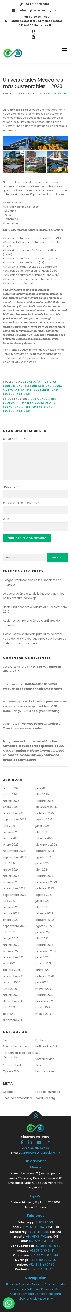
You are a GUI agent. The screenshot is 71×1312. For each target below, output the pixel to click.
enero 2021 (43, 970)
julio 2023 (9, 901)
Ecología (33, 381)
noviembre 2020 (14, 976)
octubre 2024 (45, 851)
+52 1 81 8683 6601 (36, 4)
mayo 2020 (43, 989)
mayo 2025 (10, 832)
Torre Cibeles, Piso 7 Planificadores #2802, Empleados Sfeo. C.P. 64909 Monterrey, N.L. (36, 21)
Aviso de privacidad (35, 1148)
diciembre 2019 (13, 1001)
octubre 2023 (45, 888)
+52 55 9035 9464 (35, 1227)
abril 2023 (42, 907)
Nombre (10, 487)
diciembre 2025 (46, 807)
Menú (64, 50)
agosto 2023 (44, 895)
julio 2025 (9, 826)
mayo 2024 (11, 870)
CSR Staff (59, 93)
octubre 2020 (45, 976)
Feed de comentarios (18, 1098)
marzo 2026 (11, 801)
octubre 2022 (45, 920)
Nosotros (12, 1284)
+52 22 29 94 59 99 (42, 1241)
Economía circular (15, 1046)
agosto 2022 (44, 926)
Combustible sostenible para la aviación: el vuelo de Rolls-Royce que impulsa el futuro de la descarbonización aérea (34, 638)
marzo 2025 (11, 838)
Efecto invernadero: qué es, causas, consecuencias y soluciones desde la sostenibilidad (33, 755)
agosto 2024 (44, 857)
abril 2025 (42, 832)
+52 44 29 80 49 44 (44, 1255)
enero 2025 (10, 844)
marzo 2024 (11, 876)
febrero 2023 (44, 913)
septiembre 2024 (15, 857)
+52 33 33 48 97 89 (42, 1264)
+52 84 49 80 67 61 (43, 1269)
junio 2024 (43, 863)
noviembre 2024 (14, 851)
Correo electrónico (21, 503)
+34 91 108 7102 (36, 1237)
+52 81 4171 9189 (39, 1232)
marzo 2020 (11, 995)
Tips (38, 1065)
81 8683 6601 (44, 1222)
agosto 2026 (11, 788)
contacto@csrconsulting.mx (36, 10)
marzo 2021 (43, 963)
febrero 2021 (11, 970)
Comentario (14, 439)
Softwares (33, 1289)
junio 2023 (42, 901)
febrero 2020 (44, 995)
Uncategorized (46, 1071)
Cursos (15, 1294)
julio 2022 (9, 932)
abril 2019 (9, 1014)
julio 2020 (42, 982)
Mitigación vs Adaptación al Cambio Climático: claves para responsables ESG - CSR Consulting (34, 746)
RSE (29, 389)
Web (6, 519)
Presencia (48, 1289)
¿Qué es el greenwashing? (42, 711)
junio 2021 (42, 957)
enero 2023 (10, 920)
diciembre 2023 (46, 882)
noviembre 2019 (46, 1001)
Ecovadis (25, 1284)
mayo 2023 (10, 907)
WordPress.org (45, 1098)
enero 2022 (10, 951)
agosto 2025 (44, 819)
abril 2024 (42, 870)
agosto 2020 (11, 982)
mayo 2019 (43, 1007)
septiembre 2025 (14, 819)
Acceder (9, 1092)
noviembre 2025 (14, 813)
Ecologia (11, 402)
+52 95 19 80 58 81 (42, 1251)
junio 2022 (42, 932)
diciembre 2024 (46, 844)
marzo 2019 (43, 1014)
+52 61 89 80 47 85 (43, 1260)
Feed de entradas (48, 1092)
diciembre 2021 (46, 951)
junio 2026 (10, 794)
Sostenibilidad (46, 389)
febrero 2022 (44, 945)
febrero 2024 (44, 876)
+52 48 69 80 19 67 (47, 1246)
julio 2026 (42, 788)
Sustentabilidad (16, 394)
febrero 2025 (44, 838)
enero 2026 (11, 807)
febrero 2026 (44, 801)
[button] (9, 1303)
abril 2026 (42, 794)
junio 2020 (10, 989)
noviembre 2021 (13, 957)
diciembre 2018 (13, 1020)
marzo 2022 (11, 945)
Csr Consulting (43, 398)
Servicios (38, 1284)
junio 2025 (42, 826)
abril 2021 (9, 963)
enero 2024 (11, 882)
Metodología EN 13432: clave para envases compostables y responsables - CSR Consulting (35, 706)
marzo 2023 (11, 913)
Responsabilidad (39, 407)
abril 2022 (42, 938)
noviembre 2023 (14, 888)
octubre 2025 (45, 813)
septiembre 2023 (14, 895)
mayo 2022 (10, 938)
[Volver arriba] (36, 1116)
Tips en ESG (11, 1071)
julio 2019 (9, 1007)
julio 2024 (9, 863)
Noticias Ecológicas (49, 1046)
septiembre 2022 (14, 926)
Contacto (27, 1294)
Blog (6, 1040)
